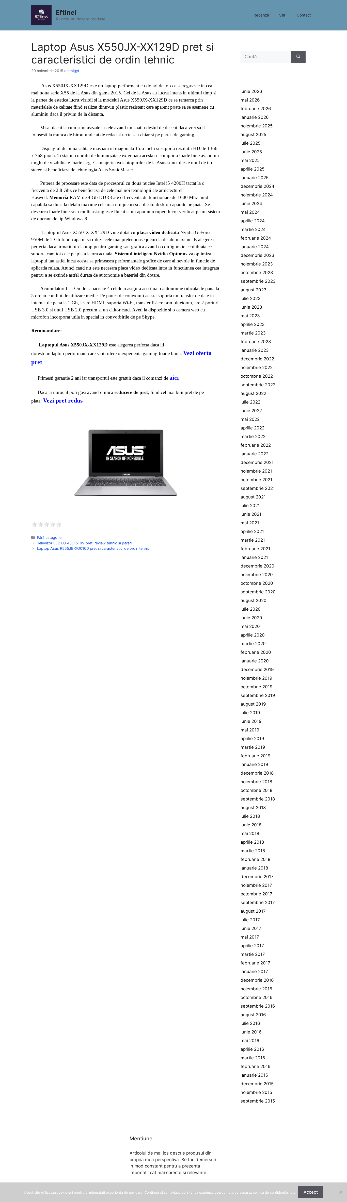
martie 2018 (253, 850)
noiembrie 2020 (257, 574)
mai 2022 (250, 419)
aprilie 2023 (253, 324)
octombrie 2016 (257, 997)
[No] (340, 1192)
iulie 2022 (250, 402)
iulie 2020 (251, 609)
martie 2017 (253, 954)
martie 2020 (253, 643)
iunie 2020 (251, 617)
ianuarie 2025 (255, 177)
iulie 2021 (250, 505)
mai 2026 (250, 100)
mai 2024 (250, 212)
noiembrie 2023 (257, 263)
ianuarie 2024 (255, 246)
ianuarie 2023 (255, 350)
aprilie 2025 (252, 169)
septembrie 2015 (258, 1101)
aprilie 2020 (253, 635)
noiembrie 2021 (256, 471)
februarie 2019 (256, 755)
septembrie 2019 (258, 695)
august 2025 (253, 134)
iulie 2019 (250, 712)
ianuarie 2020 (255, 660)
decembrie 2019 (257, 669)
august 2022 (253, 393)
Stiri (283, 15)
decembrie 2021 (257, 462)
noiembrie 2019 (256, 678)
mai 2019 (250, 729)
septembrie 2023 (258, 281)
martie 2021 (253, 540)
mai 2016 (250, 1040)
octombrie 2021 (256, 479)
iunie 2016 (251, 1031)
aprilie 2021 (252, 531)
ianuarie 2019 (254, 764)
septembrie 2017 (258, 902)
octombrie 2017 (256, 893)
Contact (304, 15)
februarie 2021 (255, 548)
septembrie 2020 (258, 591)
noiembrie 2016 (256, 988)
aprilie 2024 (253, 220)
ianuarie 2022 (255, 453)
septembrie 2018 (258, 799)
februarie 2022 (256, 445)
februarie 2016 (256, 1066)
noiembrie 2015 (256, 1092)
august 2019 (253, 704)
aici (174, 377)
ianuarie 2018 (254, 868)
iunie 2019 (251, 721)
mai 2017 (250, 937)
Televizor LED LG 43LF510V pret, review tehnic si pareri (84, 543)
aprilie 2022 (252, 427)
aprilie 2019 (252, 738)
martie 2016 (253, 1057)
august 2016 (253, 1014)
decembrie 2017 (257, 876)
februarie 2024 (256, 238)
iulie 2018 (250, 816)
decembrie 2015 (257, 1083)
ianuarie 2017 (254, 971)
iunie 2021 (251, 514)
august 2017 (253, 911)
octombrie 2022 (257, 376)
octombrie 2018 (256, 790)
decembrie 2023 (257, 255)
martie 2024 (253, 229)
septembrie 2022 (258, 384)
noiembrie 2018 (256, 781)
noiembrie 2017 (256, 885)
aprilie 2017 (252, 945)
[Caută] (298, 57)
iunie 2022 (251, 410)
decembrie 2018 (257, 773)
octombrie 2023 (257, 272)
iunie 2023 (251, 307)
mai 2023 (250, 315)
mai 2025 (250, 160)
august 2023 (253, 289)
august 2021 (253, 496)
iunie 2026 (251, 91)
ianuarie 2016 (254, 1075)
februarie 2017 (255, 962)
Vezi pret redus (63, 400)
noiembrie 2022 (257, 367)
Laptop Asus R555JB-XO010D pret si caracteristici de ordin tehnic (93, 548)
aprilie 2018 (252, 842)
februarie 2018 (255, 859)
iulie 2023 (251, 298)
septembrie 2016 (258, 1006)
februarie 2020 (256, 652)
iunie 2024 (251, 203)
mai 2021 (250, 522)
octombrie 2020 (257, 583)
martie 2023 (253, 333)
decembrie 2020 (257, 566)
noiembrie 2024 (257, 194)
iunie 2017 (251, 928)
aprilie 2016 (252, 1049)
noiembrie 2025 (257, 125)
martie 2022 (253, 436)
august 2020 (253, 600)
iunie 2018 (251, 824)
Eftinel (66, 12)
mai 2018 (250, 833)
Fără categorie (49, 537)
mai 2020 (250, 626)
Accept (311, 1192)
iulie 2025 (250, 143)
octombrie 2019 (257, 686)
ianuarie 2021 (254, 557)
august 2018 (253, 807)
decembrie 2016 (257, 980)
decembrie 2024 (257, 186)
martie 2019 (253, 747)
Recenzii (261, 15)
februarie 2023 (256, 341)
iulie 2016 (250, 1023)
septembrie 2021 (258, 488)
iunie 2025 (251, 151)
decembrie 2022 (257, 358)
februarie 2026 (256, 108)
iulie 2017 (250, 919)
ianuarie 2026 (255, 117)
